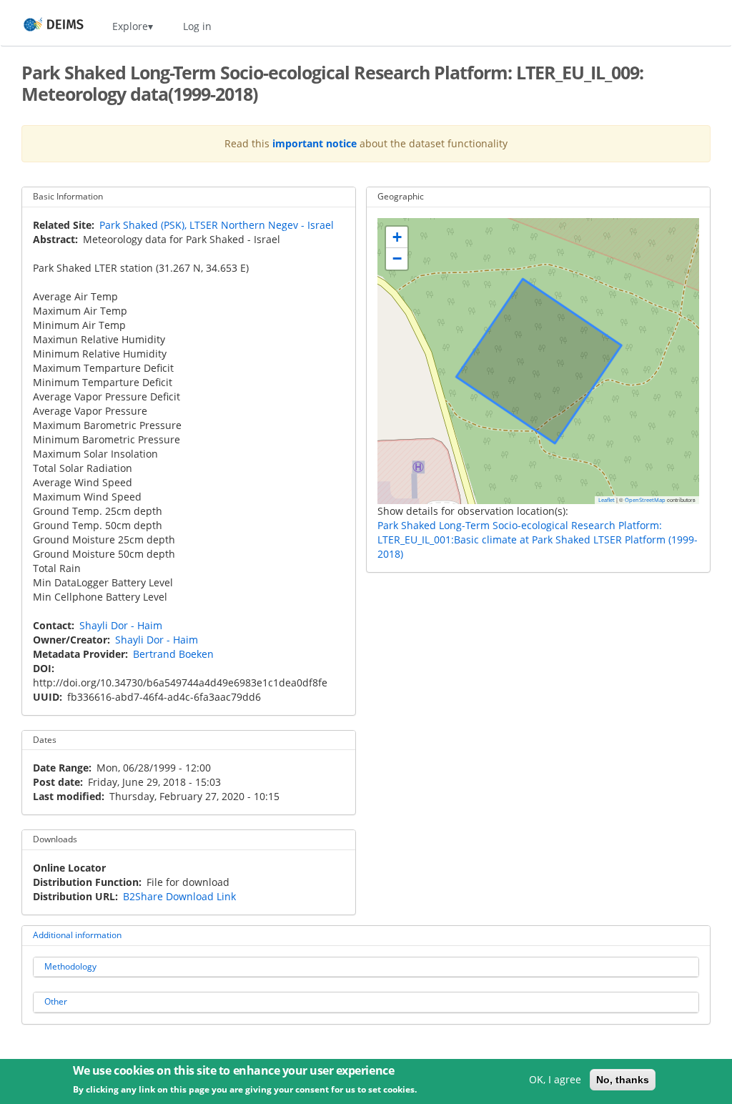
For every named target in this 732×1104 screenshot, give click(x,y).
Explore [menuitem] (130, 26)
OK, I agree (555, 1079)
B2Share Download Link (179, 896)
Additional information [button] (77, 935)
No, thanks (622, 1079)
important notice (314, 143)
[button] (396, 237)
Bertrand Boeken (173, 654)
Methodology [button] (70, 966)
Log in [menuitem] (197, 26)
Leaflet (606, 499)
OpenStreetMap (645, 499)
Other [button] (55, 1001)
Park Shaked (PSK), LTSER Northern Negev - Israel (216, 225)
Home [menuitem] (40, 26)
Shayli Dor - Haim (120, 625)
